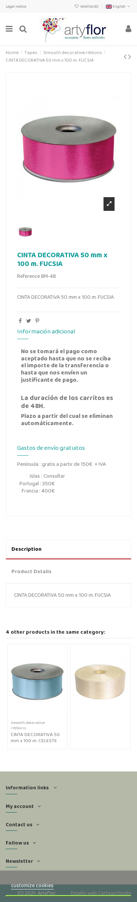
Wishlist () (89, 6)
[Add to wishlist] (32, 716)
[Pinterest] (37, 321)
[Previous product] (126, 56)
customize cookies (32, 885)
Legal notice (16, 6)
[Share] (20, 321)
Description (26, 549)
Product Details (31, 571)
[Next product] (129, 56)
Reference (28, 276)
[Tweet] (28, 321)
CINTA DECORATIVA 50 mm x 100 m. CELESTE (35, 737)
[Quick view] (42, 716)
